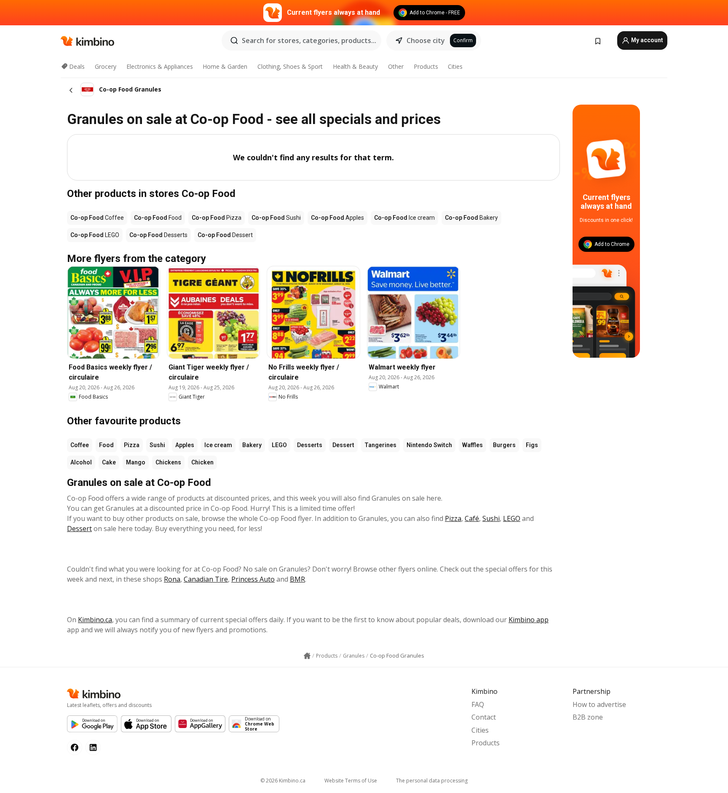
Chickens (168, 462)
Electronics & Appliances (159, 66)
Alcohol (81, 462)
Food (106, 445)
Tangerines (380, 445)
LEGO (279, 445)
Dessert (343, 445)
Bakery (252, 445)
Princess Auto (253, 579)
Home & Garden (225, 66)
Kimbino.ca (95, 619)
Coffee (79, 445)
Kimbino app (529, 619)
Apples (184, 445)
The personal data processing (432, 780)
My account (646, 40)
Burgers (504, 445)
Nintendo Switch (429, 445)
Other (396, 66)
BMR (297, 579)
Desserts (309, 445)
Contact (483, 717)
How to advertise (599, 704)
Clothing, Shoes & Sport (290, 66)
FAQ (477, 704)
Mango (135, 462)
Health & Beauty (355, 66)
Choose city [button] (426, 40)
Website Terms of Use (350, 780)
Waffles (472, 445)
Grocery (105, 66)
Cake (109, 462)
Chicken (202, 462)
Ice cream (218, 445)
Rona (172, 579)
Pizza (131, 445)
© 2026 (282, 780)
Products (426, 66)
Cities (455, 66)
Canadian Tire (206, 579)
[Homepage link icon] (307, 656)
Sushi (157, 445)
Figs (532, 445)
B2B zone (588, 717)
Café (472, 518)
